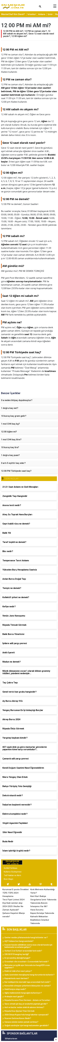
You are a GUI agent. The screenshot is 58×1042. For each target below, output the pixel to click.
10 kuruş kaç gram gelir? (13, 416)
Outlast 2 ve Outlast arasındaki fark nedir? (23, 951)
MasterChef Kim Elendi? (13, 14)
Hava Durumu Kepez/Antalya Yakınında (42, 911)
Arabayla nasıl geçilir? (14, 996)
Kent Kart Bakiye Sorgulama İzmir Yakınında (43, 898)
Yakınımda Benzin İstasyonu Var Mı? (38, 905)
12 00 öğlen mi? (9, 431)
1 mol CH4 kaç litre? (11, 439)
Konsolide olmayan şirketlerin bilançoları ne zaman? (27, 986)
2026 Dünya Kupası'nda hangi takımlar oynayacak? (26, 1015)
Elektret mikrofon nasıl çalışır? (18, 971)
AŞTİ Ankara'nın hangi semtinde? (18, 941)
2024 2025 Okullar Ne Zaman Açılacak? (12, 908)
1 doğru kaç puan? (10, 455)
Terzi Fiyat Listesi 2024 (13, 899)
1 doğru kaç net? (9, 408)
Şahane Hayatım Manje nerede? (13, 915)
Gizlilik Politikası (10, 868)
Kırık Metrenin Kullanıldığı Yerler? (42, 891)
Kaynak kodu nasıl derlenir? (16, 978)
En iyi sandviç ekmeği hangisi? (17, 958)
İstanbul (32, 14)
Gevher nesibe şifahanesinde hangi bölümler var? (26, 937)
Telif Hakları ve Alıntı (12, 875)
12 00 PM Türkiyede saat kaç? (16, 471)
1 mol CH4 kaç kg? (10, 424)
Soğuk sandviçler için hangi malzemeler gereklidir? (26, 1025)
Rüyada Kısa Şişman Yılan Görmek (19, 1011)
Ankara (41, 14)
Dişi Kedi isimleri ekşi (12, 903)
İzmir (50, 14)
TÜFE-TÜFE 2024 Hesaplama (10, 894)
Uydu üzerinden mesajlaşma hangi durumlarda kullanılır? (29, 975)
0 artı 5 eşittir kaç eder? (13, 463)
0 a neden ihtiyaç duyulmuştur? (16, 400)
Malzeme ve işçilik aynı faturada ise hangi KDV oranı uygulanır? (27, 966)
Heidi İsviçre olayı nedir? (15, 989)
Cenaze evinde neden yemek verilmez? (21, 1022)
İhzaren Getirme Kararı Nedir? (17, 1018)
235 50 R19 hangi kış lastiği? (16, 954)
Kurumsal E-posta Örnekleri (15, 889)
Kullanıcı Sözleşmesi (12, 872)
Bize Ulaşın (8, 879)
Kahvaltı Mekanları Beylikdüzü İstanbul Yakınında (39, 920)
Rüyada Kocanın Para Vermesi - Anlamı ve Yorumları (27, 1000)
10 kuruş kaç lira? (10, 447)
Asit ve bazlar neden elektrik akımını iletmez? (24, 1007)
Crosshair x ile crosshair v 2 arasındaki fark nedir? (26, 962)
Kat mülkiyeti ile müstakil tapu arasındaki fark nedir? (27, 982)
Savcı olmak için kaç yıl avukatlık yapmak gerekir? (26, 1004)
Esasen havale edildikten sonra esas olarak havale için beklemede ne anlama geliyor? (28, 946)
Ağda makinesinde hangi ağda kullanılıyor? (23, 993)
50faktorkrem (11, 1039)
